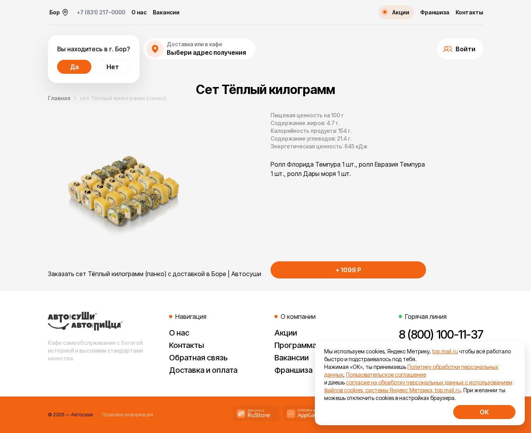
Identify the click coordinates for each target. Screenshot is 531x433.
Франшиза (434, 12)
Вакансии (166, 12)
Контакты (469, 12)
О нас (139, 12)
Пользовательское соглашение (386, 374)
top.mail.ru (445, 351)
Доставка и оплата (203, 370)
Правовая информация (127, 414)
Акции (285, 332)
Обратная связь (198, 357)
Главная (59, 98)
